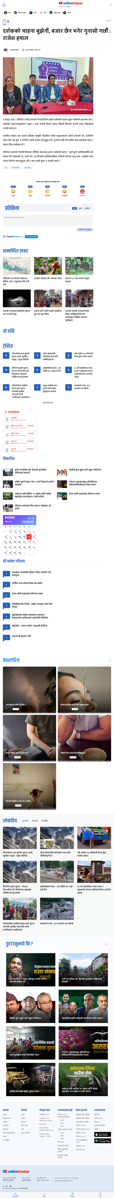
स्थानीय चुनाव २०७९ (82, 1129)
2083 (62, 1139)
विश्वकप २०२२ (80, 1146)
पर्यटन (23, 1118)
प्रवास (5, 1136)
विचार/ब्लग (6, 1118)
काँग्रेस (69, 12)
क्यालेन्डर (10, 517)
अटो (22, 1129)
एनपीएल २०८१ (44, 1115)
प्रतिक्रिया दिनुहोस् (84, 229)
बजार (23, 1115)
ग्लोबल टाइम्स (22, 12)
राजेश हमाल (27, 168)
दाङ (6, 168)
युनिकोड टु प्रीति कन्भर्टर (63, 1156)
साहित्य (5, 1122)
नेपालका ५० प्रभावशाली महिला (63, 1116)
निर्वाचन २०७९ (80, 1133)
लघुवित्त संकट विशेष (82, 1118)
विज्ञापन (96, 1122)
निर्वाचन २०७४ (81, 1126)
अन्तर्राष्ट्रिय (6, 1140)
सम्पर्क (96, 1129)
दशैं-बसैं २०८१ (80, 1150)
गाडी (35, 12)
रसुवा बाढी (57, 12)
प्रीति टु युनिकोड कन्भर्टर (63, 1150)
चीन (45, 12)
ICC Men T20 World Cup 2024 (45, 1119)
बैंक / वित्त (24, 1126)
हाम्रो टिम (97, 1115)
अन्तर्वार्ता (6, 1126)
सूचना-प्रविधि (25, 1133)
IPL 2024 (42, 1124)
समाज (5, 1115)
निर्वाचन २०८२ (80, 1136)
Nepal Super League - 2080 (45, 1135)
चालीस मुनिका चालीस (65, 1130)
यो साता (35, 821)
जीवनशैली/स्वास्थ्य (9, 1133)
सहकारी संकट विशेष (82, 1115)
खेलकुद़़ (5, 1129)
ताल (9, 12)
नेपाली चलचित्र (15, 168)
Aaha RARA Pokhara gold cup (46, 1129)
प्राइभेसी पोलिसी (99, 1126)
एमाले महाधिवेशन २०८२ (81, 1141)
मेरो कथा (60, 1142)
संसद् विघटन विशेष (82, 1122)
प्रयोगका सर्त (98, 1118)
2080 (62, 1120)
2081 (62, 1123)
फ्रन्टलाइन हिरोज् (63, 1146)
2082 (62, 1126)
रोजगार (23, 1122)
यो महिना (44, 821)
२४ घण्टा (25, 821)
